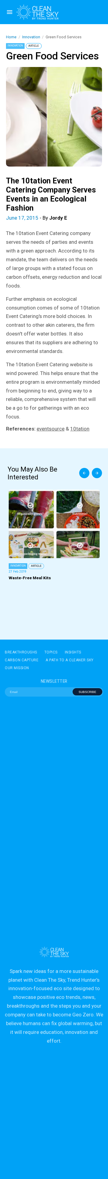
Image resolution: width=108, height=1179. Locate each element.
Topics (51, 652)
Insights (73, 652)
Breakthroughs (21, 652)
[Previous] (84, 473)
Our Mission (17, 668)
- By (36, 218)
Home (11, 37)
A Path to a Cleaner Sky (70, 660)
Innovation (31, 37)
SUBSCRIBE (87, 692)
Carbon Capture (21, 660)
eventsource (50, 429)
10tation (79, 429)
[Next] (97, 473)
